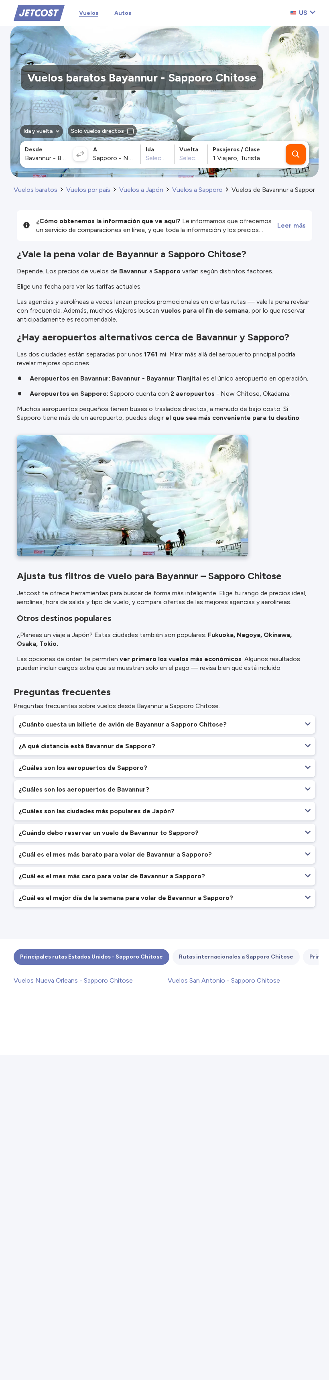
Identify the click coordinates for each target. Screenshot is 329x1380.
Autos (122, 13)
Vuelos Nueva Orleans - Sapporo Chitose (73, 980)
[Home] (39, 12)
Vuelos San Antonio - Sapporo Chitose (224, 980)
